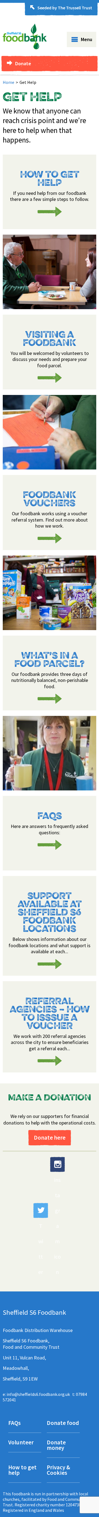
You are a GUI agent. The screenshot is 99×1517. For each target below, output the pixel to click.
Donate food (63, 1423)
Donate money (56, 1445)
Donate (23, 63)
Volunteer (21, 1443)
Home (8, 82)
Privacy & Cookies (58, 1470)
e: (36, 1394)
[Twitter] (40, 1210)
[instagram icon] (57, 1164)
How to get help (22, 1470)
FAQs (14, 1423)
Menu (86, 39)
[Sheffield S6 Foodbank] (25, 47)
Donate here (49, 1137)
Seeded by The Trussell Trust (64, 7)
